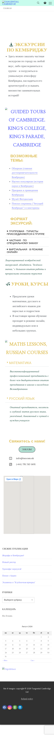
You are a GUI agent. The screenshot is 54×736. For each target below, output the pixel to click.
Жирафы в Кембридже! (13, 555)
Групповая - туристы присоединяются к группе (26, 233)
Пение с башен (9, 576)
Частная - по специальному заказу (22, 242)
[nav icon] (50, 3)
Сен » (33, 660)
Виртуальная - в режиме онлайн (25, 251)
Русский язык (22, 399)
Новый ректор (9, 562)
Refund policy (27, 699)
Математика (20, 363)
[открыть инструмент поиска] (38, 3)
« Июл (5, 660)
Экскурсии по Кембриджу (27, 47)
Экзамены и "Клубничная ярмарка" (18, 582)
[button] (27, 232)
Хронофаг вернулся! (11, 569)
